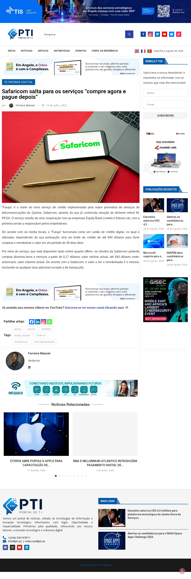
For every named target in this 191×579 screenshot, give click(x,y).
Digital (31, 329)
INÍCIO (11, 50)
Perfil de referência (105, 50)
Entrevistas (62, 50)
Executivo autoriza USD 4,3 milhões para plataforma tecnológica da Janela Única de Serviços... (154, 514)
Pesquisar (129, 34)
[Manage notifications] (182, 571)
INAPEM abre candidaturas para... (175, 256)
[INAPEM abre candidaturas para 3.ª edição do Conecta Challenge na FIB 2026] (177, 241)
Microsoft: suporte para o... (153, 254)
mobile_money (22, 335)
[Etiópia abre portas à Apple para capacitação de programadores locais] (36, 434)
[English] (137, 51)
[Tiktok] (178, 34)
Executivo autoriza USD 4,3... (151, 220)
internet (46, 329)
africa (17, 329)
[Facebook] (143, 34)
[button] (71, 388)
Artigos (43, 50)
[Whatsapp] (49, 321)
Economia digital (18, 82)
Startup (41, 335)
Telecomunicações (44, 341)
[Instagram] (150, 34)
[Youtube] (164, 34)
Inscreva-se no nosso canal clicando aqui (94, 307)
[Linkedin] (157, 34)
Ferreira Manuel (25, 105)
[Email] (171, 34)
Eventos (80, 50)
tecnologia (20, 341)
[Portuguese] (149, 51)
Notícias (26, 50)
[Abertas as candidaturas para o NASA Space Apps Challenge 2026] (177, 205)
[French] (143, 51)
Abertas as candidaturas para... (175, 220)
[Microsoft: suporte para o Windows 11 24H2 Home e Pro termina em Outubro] (153, 241)
